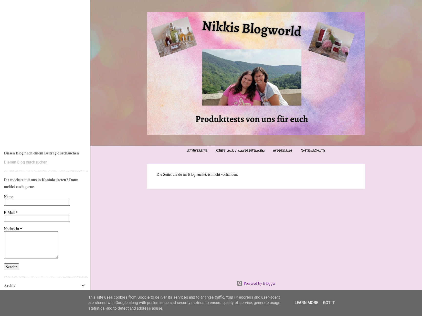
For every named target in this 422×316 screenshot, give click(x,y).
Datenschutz (313, 151)
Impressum (282, 151)
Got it (329, 302)
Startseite (197, 151)
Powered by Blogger (259, 283)
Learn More (306, 302)
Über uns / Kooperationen (240, 151)
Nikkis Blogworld (49, 69)
